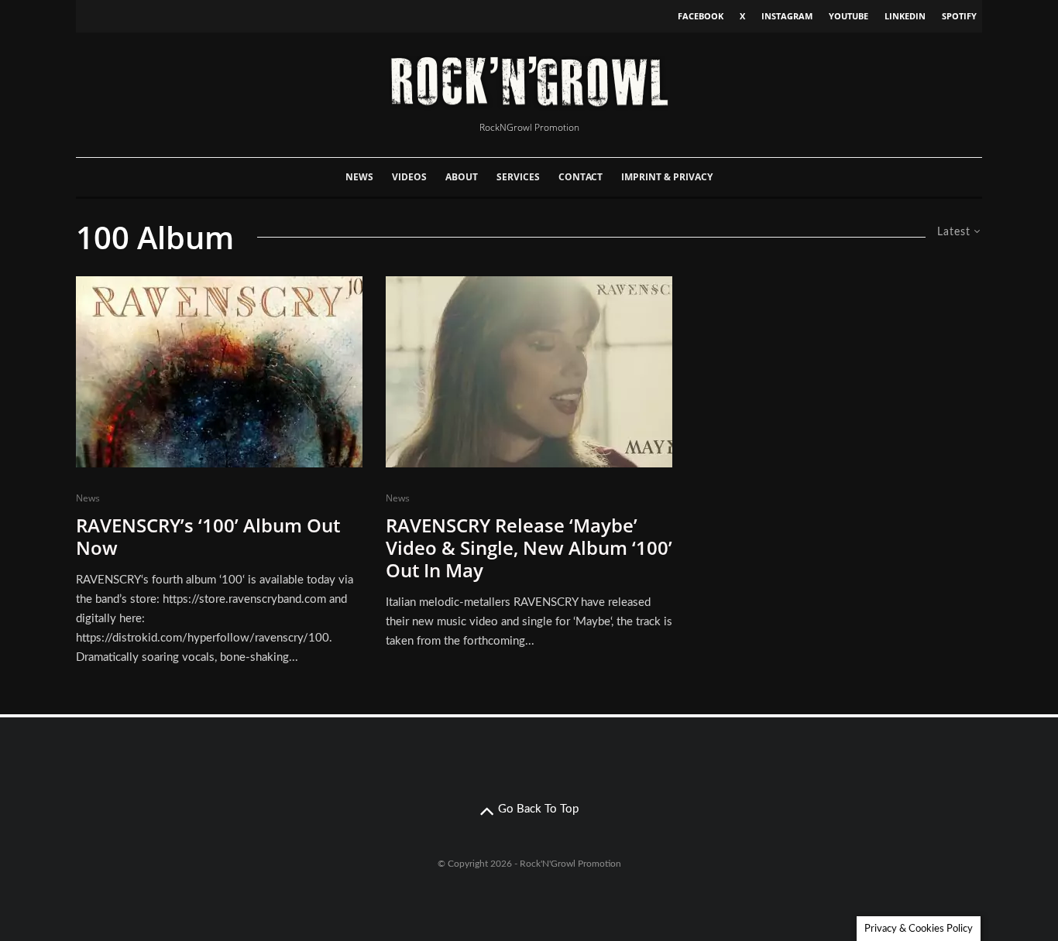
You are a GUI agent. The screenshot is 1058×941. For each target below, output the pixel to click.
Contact (580, 176)
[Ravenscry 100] (219, 371)
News (359, 176)
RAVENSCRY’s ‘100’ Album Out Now (208, 537)
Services (518, 176)
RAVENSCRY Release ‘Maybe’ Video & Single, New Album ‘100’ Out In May (529, 548)
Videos (409, 176)
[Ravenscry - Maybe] (529, 371)
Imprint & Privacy (667, 176)
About (461, 176)
